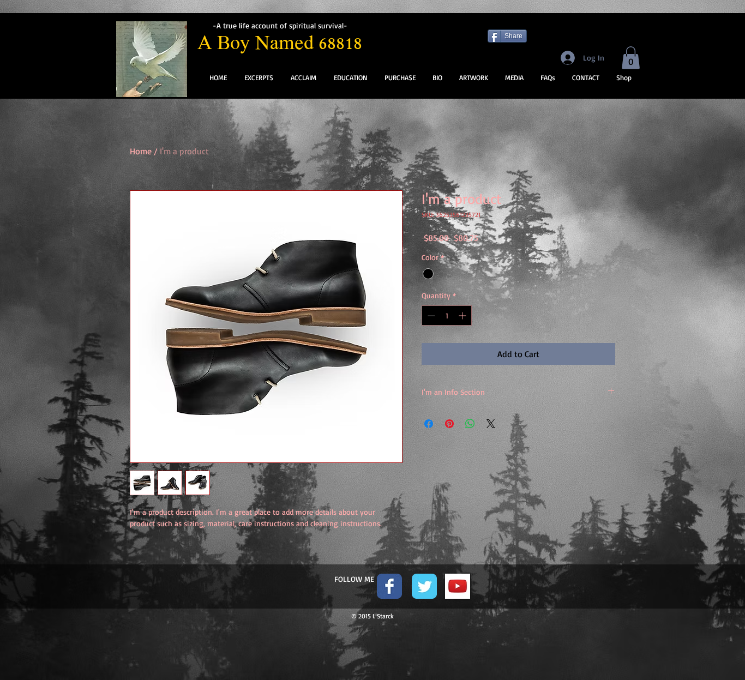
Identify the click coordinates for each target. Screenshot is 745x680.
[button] (630, 57)
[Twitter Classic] (424, 586)
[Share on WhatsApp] (470, 423)
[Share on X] (490, 423)
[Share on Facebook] (428, 423)
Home (141, 151)
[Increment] (463, 315)
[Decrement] (430, 315)
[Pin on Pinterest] (449, 423)
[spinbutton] (446, 315)
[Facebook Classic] (389, 586)
